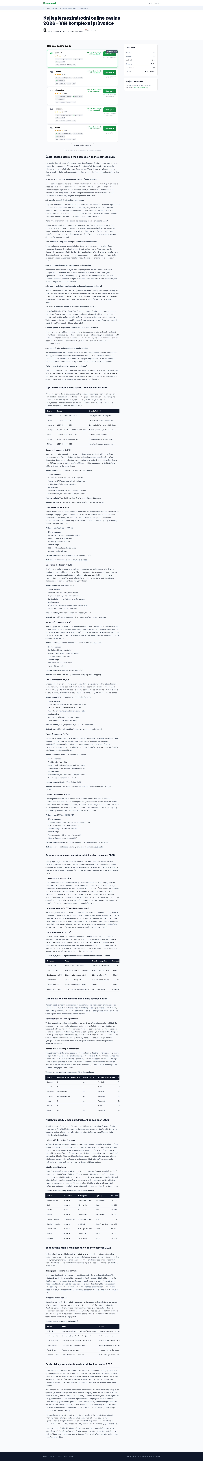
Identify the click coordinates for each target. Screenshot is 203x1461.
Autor (150, 3)
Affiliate (71, 1456)
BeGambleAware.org (95, 150)
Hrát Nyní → (109, 54)
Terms (66, 1456)
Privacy (157, 3)
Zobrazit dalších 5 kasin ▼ (82, 145)
